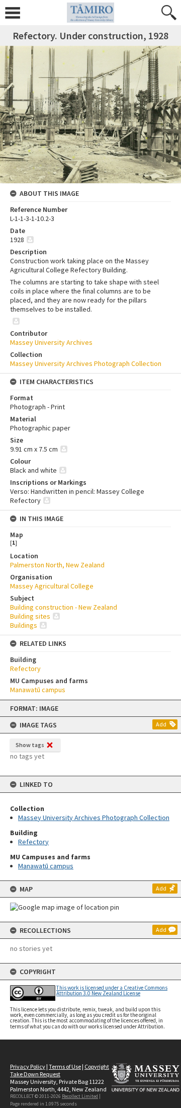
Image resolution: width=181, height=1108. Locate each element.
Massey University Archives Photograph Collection (93, 817)
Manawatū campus (45, 865)
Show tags (30, 745)
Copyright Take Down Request (59, 1070)
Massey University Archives (51, 342)
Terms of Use (65, 1066)
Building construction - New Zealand (63, 607)
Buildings (23, 625)
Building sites (30, 616)
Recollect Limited (80, 1096)
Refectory (33, 841)
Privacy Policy (27, 1066)
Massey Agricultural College (52, 585)
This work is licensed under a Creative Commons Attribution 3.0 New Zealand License (111, 990)
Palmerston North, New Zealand (57, 564)
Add (161, 724)
